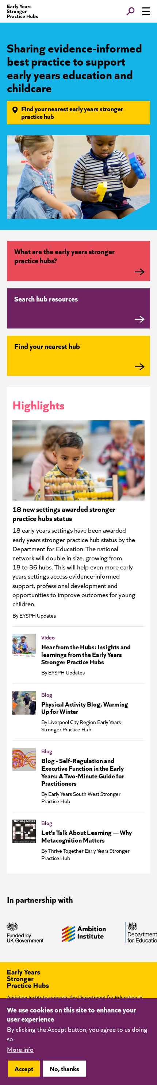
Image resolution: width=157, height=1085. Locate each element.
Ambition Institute (27, 997)
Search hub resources (46, 298)
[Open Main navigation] (146, 11)
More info (20, 1049)
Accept (24, 1068)
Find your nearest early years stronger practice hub (72, 112)
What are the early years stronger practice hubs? (64, 255)
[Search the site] (131, 11)
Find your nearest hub (47, 346)
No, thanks (64, 1068)
